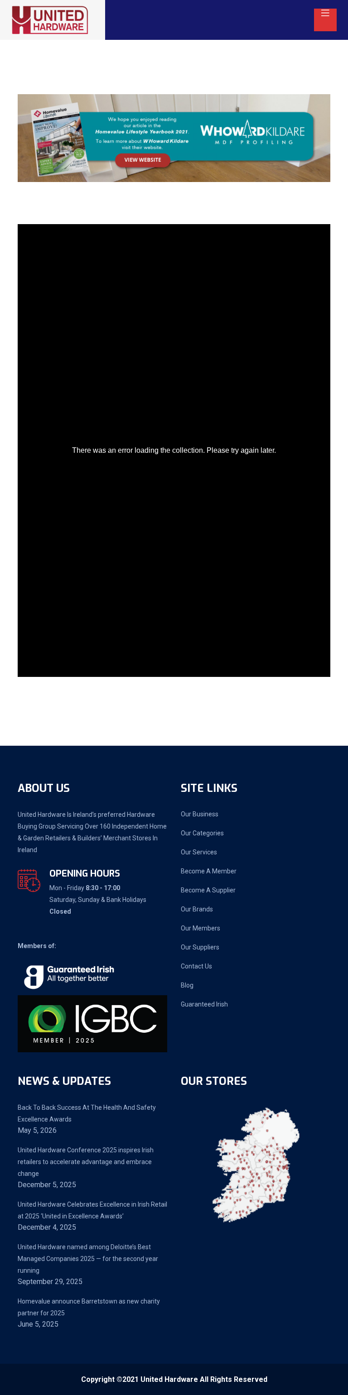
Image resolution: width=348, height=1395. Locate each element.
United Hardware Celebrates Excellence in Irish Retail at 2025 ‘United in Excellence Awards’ (92, 1210)
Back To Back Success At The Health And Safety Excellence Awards (87, 1113)
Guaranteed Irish (204, 1004)
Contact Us (196, 966)
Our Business (199, 814)
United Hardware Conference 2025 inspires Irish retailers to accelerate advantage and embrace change (86, 1161)
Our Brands (197, 909)
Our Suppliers (200, 947)
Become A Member (209, 871)
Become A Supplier (208, 890)
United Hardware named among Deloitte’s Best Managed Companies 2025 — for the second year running (88, 1258)
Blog (187, 985)
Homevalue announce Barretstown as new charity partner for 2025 (89, 1307)
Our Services (199, 852)
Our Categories (202, 833)
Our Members (200, 928)
